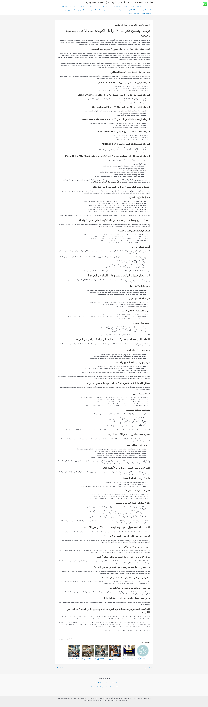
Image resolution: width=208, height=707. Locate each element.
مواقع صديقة (67, 10)
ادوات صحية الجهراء (99, 6)
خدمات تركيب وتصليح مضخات (80, 10)
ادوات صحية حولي (141, 6)
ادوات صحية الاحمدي (128, 6)
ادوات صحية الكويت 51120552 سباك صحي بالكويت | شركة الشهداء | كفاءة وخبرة (119, 2)
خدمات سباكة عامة (121, 10)
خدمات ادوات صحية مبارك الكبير (67, 6)
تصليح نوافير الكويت (134, 13)
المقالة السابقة (148, 667)
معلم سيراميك (103, 682)
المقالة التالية (59, 667)
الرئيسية (150, 6)
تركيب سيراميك (112, 682)
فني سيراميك (95, 682)
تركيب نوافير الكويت (147, 13)
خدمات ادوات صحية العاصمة (113, 6)
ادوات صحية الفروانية (146, 10)
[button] (63, 10)
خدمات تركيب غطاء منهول (84, 6)
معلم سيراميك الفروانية (108, 182)
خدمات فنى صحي (108, 10)
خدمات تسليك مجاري (96, 10)
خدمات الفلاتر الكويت (133, 10)
